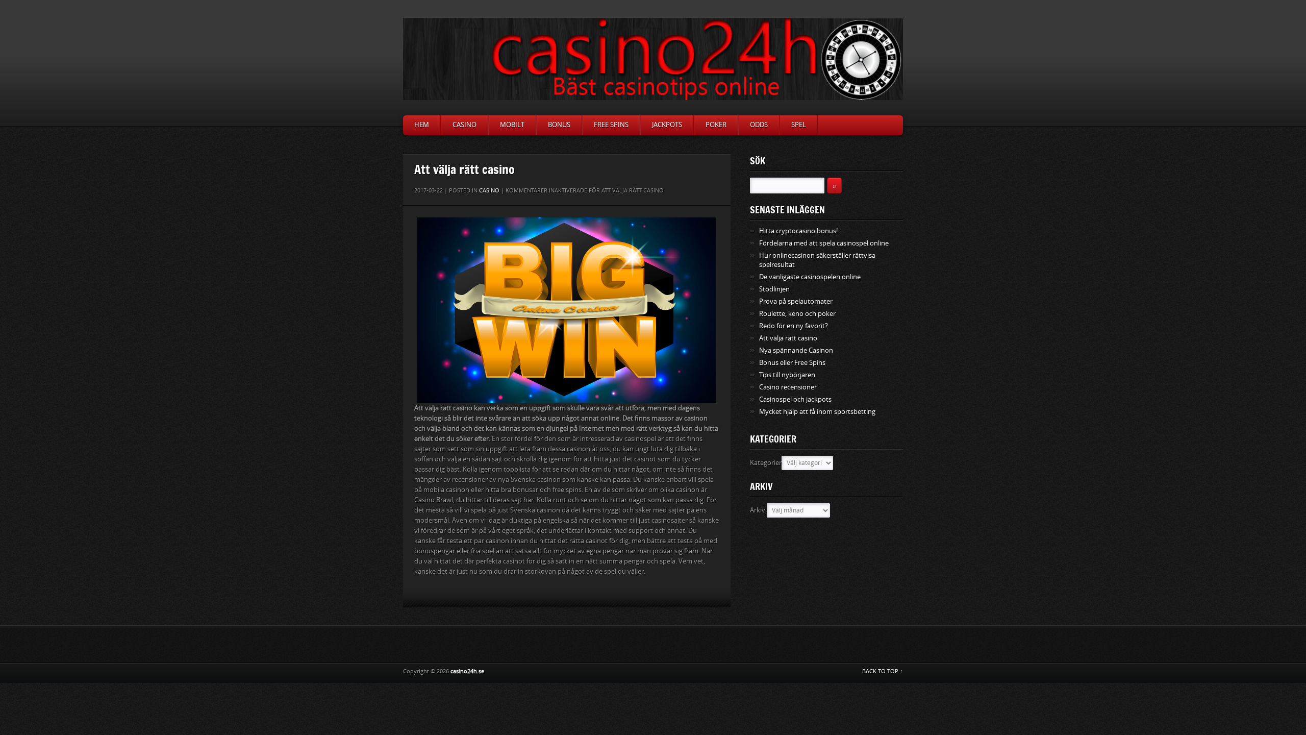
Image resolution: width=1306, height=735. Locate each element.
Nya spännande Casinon (796, 350)
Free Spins (611, 125)
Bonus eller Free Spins (792, 362)
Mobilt (512, 125)
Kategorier (766, 463)
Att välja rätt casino (788, 338)
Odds (759, 125)
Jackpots (667, 125)
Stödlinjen (774, 289)
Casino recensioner (788, 387)
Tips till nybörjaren (787, 375)
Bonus (559, 125)
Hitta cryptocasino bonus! (798, 231)
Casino (464, 125)
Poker (716, 125)
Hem (421, 125)
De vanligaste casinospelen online (810, 277)
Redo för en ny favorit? (793, 326)
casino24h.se (467, 671)
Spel (798, 125)
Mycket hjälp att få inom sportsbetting (817, 411)
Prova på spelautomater (796, 301)
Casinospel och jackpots (795, 399)
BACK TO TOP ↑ (882, 671)
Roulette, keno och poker (797, 313)
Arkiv (757, 510)
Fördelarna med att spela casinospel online (824, 243)
